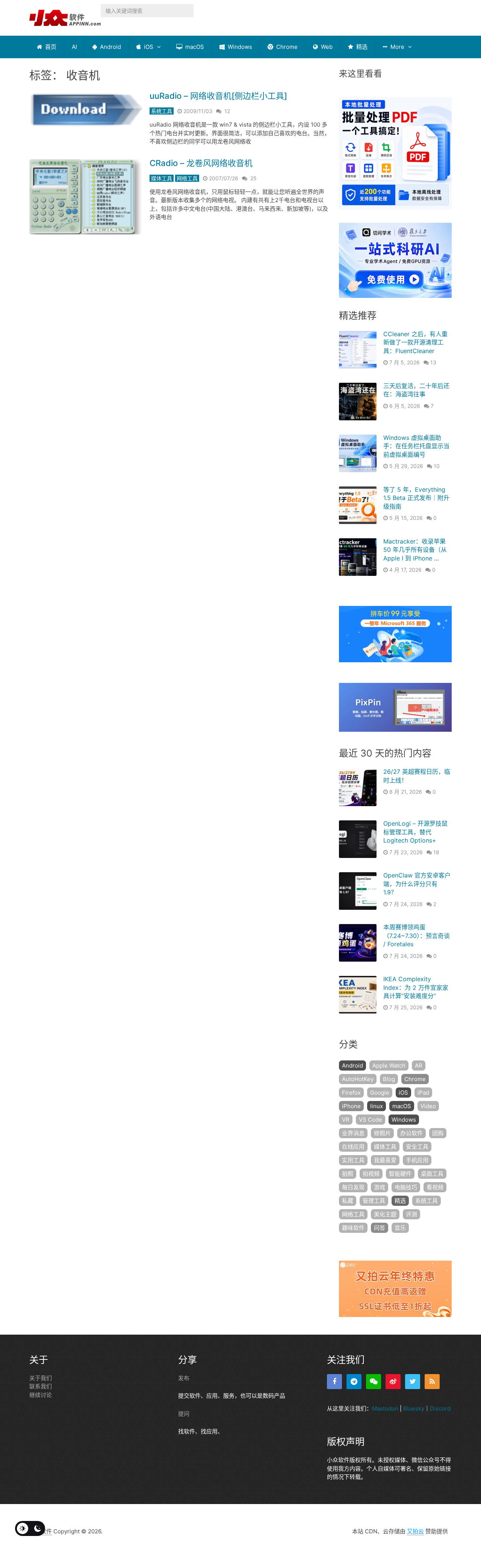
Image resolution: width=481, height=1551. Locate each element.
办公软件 (411, 1133)
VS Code (370, 1119)
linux (376, 1106)
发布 (183, 1378)
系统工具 (161, 111)
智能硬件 (400, 1173)
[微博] (393, 1381)
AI (74, 46)
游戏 (379, 1187)
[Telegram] (354, 1381)
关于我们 (40, 1378)
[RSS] (432, 1381)
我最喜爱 (385, 1160)
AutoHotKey (358, 1079)
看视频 (435, 1187)
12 (227, 111)
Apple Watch (388, 1065)
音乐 (400, 1227)
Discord (440, 1408)
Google (379, 1092)
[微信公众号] (373, 1381)
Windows (239, 46)
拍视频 (371, 1173)
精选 (361, 46)
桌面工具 (432, 1173)
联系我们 (40, 1386)
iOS (147, 46)
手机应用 (417, 1160)
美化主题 (385, 1214)
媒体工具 (161, 178)
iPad (423, 1092)
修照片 (382, 1133)
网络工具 (187, 178)
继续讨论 (40, 1394)
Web (326, 46)
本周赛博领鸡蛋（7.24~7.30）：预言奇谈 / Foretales (416, 935)
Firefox (351, 1092)
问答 (379, 1227)
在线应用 (353, 1146)
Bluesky (413, 1408)
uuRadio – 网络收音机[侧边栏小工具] (218, 96)
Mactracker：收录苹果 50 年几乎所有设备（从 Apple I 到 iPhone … (415, 550)
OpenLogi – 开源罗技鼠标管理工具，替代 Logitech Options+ (415, 832)
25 (253, 178)
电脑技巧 (406, 1187)
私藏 (347, 1200)
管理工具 (374, 1200)
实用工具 (353, 1160)
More (396, 46)
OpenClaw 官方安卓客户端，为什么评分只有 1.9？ (417, 883)
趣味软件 (353, 1227)
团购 (437, 1133)
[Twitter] (412, 1381)
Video (428, 1106)
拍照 (347, 1173)
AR (418, 1065)
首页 (50, 46)
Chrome (286, 46)
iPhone (351, 1106)
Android (109, 46)
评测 (411, 1214)
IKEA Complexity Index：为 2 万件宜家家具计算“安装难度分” (415, 987)
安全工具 (417, 1146)
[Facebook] (334, 1381)
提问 (183, 1413)
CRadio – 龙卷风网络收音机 (201, 163)
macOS (194, 46)
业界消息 (353, 1133)
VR (345, 1119)
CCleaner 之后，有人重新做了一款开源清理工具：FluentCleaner (415, 342)
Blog (389, 1079)
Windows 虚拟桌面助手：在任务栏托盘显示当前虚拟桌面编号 (416, 446)
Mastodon (385, 1408)
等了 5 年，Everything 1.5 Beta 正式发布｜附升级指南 (416, 498)
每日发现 (353, 1187)
